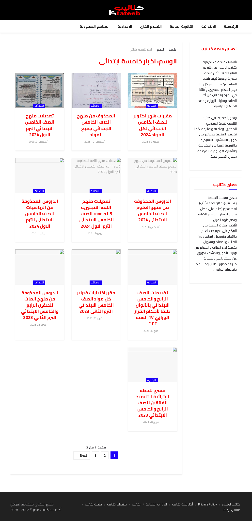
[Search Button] (237, 10)
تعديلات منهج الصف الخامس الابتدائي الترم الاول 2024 (39, 125)
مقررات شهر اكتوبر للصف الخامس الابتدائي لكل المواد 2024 (152, 125)
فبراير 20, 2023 (151, 422)
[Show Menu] (15, 10)
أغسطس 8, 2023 (151, 226)
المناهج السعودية (95, 26)
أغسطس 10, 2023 (94, 141)
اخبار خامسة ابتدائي (141, 49)
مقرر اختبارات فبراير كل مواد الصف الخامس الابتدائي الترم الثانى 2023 (96, 302)
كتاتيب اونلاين (231, 504)
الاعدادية (125, 26)
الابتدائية (208, 26)
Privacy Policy (207, 504)
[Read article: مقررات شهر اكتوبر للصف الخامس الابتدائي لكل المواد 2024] (152, 90)
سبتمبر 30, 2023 (151, 141)
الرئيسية (231, 26)
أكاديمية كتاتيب (182, 504)
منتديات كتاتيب (117, 504)
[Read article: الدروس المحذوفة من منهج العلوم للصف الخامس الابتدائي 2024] (152, 175)
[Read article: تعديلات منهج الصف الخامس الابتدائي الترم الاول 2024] (39, 90)
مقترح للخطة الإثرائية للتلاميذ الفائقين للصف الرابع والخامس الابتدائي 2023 (152, 402)
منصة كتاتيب (93, 504)
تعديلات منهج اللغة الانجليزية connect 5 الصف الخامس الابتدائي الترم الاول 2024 (96, 213)
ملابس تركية (231, 510)
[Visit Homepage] (126, 10)
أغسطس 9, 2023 (38, 141)
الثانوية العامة (181, 26)
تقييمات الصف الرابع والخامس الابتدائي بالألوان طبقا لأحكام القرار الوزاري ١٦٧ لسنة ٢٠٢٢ (153, 308)
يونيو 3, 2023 (38, 233)
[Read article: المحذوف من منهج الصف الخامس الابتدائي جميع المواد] (96, 90)
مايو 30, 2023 (151, 330)
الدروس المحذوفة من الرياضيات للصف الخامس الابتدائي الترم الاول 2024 (39, 213)
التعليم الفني (151, 26)
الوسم (160, 49)
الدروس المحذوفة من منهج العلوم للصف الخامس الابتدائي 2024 (152, 210)
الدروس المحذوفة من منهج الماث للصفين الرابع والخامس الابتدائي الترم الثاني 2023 (40, 305)
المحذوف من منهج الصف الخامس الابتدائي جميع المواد (96, 125)
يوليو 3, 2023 (95, 233)
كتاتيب (136, 504)
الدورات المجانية (156, 504)
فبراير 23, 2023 (95, 318)
